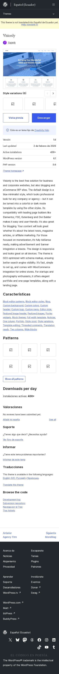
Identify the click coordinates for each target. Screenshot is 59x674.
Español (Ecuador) (20, 632)
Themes (7, 13)
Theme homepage (12, 170)
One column (9, 321)
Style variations (45, 321)
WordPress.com (13, 602)
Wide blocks (31, 329)
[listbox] (29, 358)
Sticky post (31, 321)
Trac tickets (9, 510)
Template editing (11, 325)
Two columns (16, 329)
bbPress (9, 613)
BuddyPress (11, 618)
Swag (35, 592)
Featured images (36, 313)
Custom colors (32, 305)
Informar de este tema (14, 459)
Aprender (8, 576)
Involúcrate (37, 576)
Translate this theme (13, 484)
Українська (33, 478)
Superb (12, 42)
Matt (7, 608)
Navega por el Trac (13, 507)
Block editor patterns (13, 301)
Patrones (36, 566)
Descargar (44, 117)
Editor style (45, 309)
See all (52, 419)
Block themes (19, 317)
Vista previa (16, 117)
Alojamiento (9, 561)
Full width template (36, 317)
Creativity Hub (41, 130)
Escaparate (37, 550)
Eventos (35, 581)
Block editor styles (35, 301)
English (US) (9, 478)
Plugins (35, 561)
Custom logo (17, 309)
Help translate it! (29, 24)
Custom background (13, 305)
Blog (48, 301)
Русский (20, 478)
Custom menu (32, 309)
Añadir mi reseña (11, 419)
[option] (11, 350)
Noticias (51, 317)
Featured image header (14, 313)
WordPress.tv (12, 592)
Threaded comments (31, 325)
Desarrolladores (11, 587)
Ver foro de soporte (13, 439)
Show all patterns (14, 379)
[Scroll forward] (53, 93)
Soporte (7, 581)
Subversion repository (14, 503)
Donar (36, 587)
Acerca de (8, 550)
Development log (11, 499)
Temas (34, 556)
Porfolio (20, 321)
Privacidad (9, 566)
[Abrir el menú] (54, 4)
